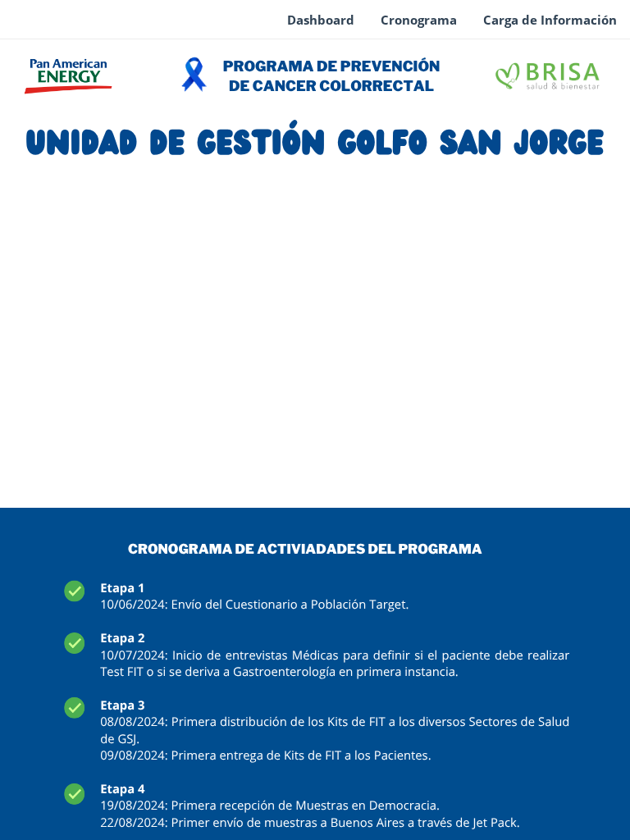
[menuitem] (320, 20)
